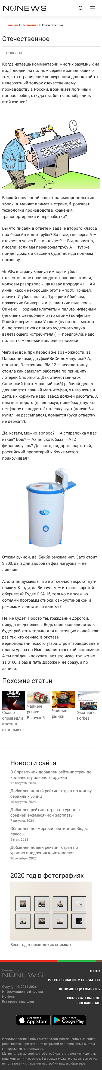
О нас (95, 971)
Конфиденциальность (79, 989)
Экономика (29, 25)
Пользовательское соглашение (83, 1000)
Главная (11, 25)
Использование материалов (74, 980)
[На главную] (25, 8)
